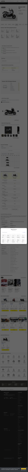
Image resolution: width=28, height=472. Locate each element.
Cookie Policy (12, 469)
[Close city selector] (25, 229)
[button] (23, 470)
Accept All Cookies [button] (23, 468)
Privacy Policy (16, 469)
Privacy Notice (8, 469)
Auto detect (24, 232)
